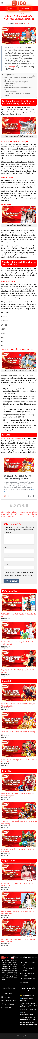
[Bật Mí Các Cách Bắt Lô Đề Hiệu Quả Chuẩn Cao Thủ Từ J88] (19, 838)
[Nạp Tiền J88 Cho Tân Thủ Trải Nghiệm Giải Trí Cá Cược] (19, 658)
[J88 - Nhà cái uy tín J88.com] (19, 3)
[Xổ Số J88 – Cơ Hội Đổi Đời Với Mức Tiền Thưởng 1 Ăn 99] (19, 720)
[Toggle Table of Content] (33, 75)
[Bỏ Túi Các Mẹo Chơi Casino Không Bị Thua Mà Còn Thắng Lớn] (19, 928)
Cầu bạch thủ (9, 85)
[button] (2, 3)
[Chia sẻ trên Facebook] (14, 505)
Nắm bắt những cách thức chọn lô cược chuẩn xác (18, 88)
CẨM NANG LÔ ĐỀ (19, 14)
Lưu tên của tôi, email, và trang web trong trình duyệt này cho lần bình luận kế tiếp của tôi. (19, 575)
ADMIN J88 (26, 24)
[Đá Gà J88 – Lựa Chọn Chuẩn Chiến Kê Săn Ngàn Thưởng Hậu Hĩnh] (19, 692)
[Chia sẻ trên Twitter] (17, 505)
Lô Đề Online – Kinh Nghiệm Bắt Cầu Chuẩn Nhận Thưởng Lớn (9, 514)
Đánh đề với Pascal (11, 91)
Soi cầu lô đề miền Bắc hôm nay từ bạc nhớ (18, 93)
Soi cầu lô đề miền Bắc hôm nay (12, 438)
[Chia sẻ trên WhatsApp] (11, 505)
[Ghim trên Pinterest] (23, 505)
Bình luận (7, 532)
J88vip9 (12, 66)
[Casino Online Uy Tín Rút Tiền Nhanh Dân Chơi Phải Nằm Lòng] (19, 900)
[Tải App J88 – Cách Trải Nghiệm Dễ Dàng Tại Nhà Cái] (19, 603)
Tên (5, 547)
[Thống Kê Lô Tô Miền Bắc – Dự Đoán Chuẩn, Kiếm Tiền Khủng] (19, 810)
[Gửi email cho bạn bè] (20, 505)
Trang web (7, 564)
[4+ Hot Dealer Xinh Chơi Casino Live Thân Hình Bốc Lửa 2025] (19, 872)
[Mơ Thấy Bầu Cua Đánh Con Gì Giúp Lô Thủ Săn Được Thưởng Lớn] (19, 782)
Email (6, 556)
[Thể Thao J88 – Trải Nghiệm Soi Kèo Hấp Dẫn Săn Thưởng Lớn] (19, 748)
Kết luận (6, 95)
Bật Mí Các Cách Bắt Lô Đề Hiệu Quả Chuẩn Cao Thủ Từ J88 (28, 514)
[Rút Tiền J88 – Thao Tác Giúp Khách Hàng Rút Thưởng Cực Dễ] (19, 630)
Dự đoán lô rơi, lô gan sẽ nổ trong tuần (17, 82)
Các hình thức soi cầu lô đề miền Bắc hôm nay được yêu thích (18, 79)
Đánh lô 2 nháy (10, 83)
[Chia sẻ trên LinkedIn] (27, 505)
